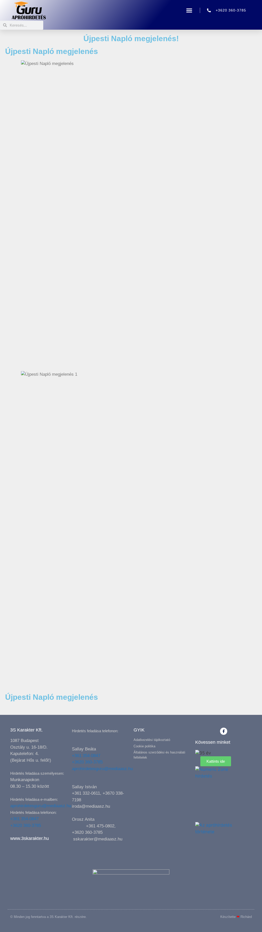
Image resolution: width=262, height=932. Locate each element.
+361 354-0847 (24, 818)
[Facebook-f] (223, 731)
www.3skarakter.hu (29, 838)
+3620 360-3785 (25, 825)
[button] (189, 10)
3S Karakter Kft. (26, 730)
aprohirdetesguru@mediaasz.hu (40, 805)
